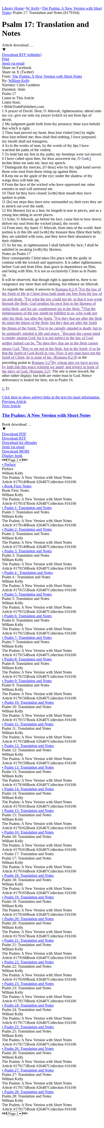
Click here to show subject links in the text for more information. (51, 397)
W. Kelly (33, 8)
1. (3, 388)
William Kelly (19, 81)
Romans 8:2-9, (52, 323)
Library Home (13, 8)
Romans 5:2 (50, 367)
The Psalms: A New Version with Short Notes (47, 76)
